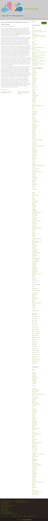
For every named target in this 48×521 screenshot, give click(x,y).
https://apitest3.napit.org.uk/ (37, 171)
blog (8, 89)
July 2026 (35, 318)
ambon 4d (34, 81)
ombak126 (34, 474)
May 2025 (35, 344)
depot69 (34, 189)
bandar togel (34, 152)
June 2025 (35, 343)
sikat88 (33, 203)
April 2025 (35, 346)
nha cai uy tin (34, 44)
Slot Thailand (34, 449)
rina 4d (33, 208)
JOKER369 (34, 487)
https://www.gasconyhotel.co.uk (7, 512)
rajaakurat (34, 479)
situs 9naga (34, 113)
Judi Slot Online (35, 493)
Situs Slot (34, 412)
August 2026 (35, 316)
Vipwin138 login (35, 298)
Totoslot (33, 161)
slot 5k (33, 41)
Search (33, 21)
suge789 (33, 209)
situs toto (33, 71)
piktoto (33, 131)
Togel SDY (34, 429)
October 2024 (35, 358)
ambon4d (34, 92)
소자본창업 (34, 388)
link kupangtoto (35, 398)
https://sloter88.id (4, 508)
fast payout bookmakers (36, 220)
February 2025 (36, 350)
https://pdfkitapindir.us (5, 502)
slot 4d (33, 438)
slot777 (33, 415)
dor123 (33, 457)
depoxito (33, 134)
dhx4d (33, 462)
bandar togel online (35, 168)
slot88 (33, 160)
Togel (33, 431)
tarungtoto (34, 93)
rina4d (33, 75)
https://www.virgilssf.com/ (36, 238)
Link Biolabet (34, 460)
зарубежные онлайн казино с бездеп (39, 31)
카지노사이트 (34, 450)
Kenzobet (34, 416)
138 (33, 406)
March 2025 (35, 348)
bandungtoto (34, 96)
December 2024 (36, 354)
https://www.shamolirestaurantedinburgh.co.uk (9, 513)
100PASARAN (34, 210)
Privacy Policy (38, 18)
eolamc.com (34, 170)
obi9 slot (33, 192)
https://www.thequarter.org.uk (37, 481)
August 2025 (35, 339)
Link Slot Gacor (35, 202)
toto (33, 27)
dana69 (33, 231)
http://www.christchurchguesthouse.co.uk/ (8, 505)
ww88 (33, 198)
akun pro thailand (35, 259)
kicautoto (33, 173)
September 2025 (36, 337)
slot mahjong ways (36, 284)
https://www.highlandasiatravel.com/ (38, 394)
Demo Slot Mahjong (35, 252)
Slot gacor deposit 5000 (36, 433)
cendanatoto (34, 206)
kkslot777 (34, 194)
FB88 (33, 196)
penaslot (33, 137)
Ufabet (33, 275)
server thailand (35, 293)
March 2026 (35, 326)
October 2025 (35, 335)
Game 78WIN (34, 213)
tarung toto (34, 135)
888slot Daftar (34, 125)
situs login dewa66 (35, 261)
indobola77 (34, 375)
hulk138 (33, 426)
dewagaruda (34, 218)
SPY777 (33, 33)
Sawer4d (33, 300)
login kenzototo (35, 242)
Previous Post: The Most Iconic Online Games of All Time (7, 92)
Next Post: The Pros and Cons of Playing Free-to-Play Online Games (24, 92)
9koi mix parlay (35, 195)
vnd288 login (34, 251)
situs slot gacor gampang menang (39, 35)
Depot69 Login (36, 310)
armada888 (34, 262)
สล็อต (33, 28)
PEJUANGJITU (35, 268)
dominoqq (34, 248)
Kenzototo (34, 225)
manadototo (34, 233)
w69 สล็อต (34, 452)
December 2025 (36, 331)
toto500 (33, 174)
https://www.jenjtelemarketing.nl (7, 506)
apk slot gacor (35, 34)
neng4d (33, 276)
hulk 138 (33, 419)
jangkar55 (34, 132)
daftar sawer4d (35, 391)
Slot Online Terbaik (35, 494)
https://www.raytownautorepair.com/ (23, 502)
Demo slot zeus (35, 443)
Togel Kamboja (35, 463)
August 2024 (35, 361)
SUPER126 (34, 382)
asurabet (33, 307)
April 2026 (35, 324)
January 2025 (35, 352)
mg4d (33, 440)
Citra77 (33, 235)
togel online (34, 114)
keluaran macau (35, 89)
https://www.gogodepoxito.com (37, 105)
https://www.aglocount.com (37, 442)
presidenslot (34, 254)
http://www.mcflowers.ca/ (5, 510)
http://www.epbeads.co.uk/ (37, 273)
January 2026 (35, 329)
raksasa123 (34, 439)
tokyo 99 (33, 157)
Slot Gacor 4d (34, 409)
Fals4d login (34, 177)
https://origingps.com (20, 501)
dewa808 (34, 399)
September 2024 (36, 359)
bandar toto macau (35, 121)
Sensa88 (33, 435)
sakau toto (34, 405)
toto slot (33, 82)
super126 (34, 229)
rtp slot (34, 385)
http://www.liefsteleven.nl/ (36, 491)
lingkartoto (34, 84)
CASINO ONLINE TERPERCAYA (38, 165)
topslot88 (34, 379)
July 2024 (35, 363)
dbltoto (33, 45)
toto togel (34, 128)
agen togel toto (35, 377)
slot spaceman (35, 72)
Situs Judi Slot (34, 490)
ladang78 (34, 476)
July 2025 (35, 341)
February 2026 (36, 327)
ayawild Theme (20, 519)
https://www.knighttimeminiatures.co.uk (8, 501)
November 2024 (36, 356)
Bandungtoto (34, 421)
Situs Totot (34, 272)
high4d (34, 279)
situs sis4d (34, 392)
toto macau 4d (34, 78)
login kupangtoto (36, 280)
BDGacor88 (34, 294)
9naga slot (34, 69)
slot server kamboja (35, 404)
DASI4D (33, 401)
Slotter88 (35, 288)
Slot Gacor (34, 219)
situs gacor (34, 269)
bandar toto (34, 74)
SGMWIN (34, 205)
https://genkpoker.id (4, 509)
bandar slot (34, 184)
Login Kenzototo (36, 290)
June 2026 (35, 320)
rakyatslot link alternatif (36, 212)
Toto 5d (33, 43)
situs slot (33, 118)
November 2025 (36, 333)
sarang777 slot (35, 178)
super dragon (34, 245)
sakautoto (34, 414)
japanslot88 (34, 158)
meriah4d (34, 76)
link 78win (34, 222)
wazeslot (33, 418)
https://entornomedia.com (37, 464)
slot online (34, 98)
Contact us (33, 18)
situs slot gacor (35, 249)
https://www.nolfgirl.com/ (36, 227)
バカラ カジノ (34, 37)
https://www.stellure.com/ (36, 241)
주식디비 (33, 408)
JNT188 (33, 181)
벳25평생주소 (34, 164)
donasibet (34, 247)
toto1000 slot (34, 151)
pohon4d (33, 256)
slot (32, 108)
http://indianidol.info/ (36, 428)
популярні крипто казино (37, 30)
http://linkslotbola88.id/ (5, 503)
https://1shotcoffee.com (36, 389)
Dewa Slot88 (34, 111)
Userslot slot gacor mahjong (37, 139)
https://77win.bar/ (35, 201)
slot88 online (34, 223)
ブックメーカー (35, 40)
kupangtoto (34, 380)
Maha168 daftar (35, 95)
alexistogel (34, 264)
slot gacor (34, 162)
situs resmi (34, 297)
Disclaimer (44, 18)
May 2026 (35, 322)
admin (12, 26)
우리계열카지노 (35, 397)
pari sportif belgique (35, 49)
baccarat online (35, 456)
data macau (34, 175)
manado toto (34, 446)
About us (28, 18)
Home (25, 18)
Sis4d (33, 301)
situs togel (18, 33)
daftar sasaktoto (35, 402)
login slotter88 (34, 271)
